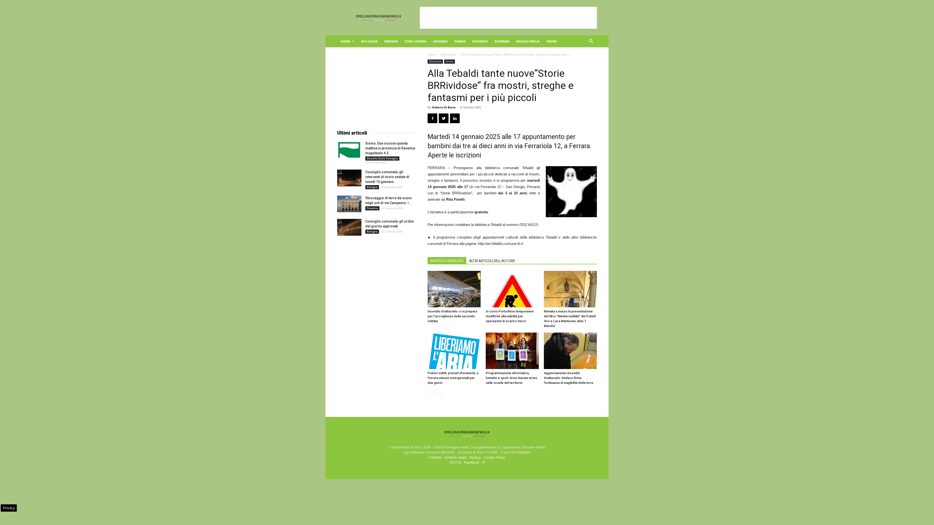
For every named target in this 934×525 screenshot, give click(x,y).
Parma (460, 41)
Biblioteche (448, 54)
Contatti (435, 457)
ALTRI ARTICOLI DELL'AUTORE (492, 261)
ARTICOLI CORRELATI (447, 261)
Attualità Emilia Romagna (382, 158)
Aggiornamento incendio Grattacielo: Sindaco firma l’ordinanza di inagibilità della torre (568, 378)
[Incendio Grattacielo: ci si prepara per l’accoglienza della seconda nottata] (454, 289)
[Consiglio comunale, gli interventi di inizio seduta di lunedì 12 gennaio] (349, 178)
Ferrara (391, 41)
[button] (591, 41)
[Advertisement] (508, 18)
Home (345, 41)
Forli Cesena (415, 41)
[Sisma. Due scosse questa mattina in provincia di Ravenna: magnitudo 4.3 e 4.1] (349, 149)
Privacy (475, 457)
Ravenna (502, 41)
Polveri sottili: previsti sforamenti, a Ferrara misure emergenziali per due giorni (453, 378)
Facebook (471, 462)
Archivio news (455, 457)
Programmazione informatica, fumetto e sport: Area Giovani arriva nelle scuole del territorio (511, 378)
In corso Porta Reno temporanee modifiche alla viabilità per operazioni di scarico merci (510, 316)
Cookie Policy (494, 457)
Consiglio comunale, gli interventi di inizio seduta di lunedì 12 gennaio (387, 177)
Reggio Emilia (528, 41)
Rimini (552, 41)
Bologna (369, 41)
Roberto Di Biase (444, 107)
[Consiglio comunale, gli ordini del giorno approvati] (349, 227)
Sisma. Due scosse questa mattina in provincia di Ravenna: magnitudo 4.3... (390, 148)
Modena (440, 41)
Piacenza (480, 41)
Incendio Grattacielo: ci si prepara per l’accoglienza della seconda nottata (452, 316)
